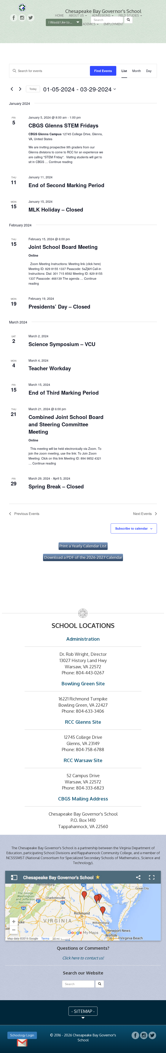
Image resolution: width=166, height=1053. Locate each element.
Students (63, 24)
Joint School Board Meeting (63, 246)
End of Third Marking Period (64, 392)
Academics (87, 24)
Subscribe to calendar (131, 528)
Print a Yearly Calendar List (83, 545)
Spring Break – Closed (56, 486)
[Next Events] (20, 89)
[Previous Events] (11, 89)
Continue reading (60, 162)
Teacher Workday (50, 368)
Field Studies (129, 15)
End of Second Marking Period (66, 185)
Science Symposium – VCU (62, 344)
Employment (114, 24)
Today (33, 89)
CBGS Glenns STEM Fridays (63, 125)
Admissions (101, 15)
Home (59, 15)
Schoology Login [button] (22, 1035)
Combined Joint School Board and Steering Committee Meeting (66, 424)
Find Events (103, 71)
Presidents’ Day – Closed (59, 306)
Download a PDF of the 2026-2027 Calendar (83, 557)
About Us (77, 15)
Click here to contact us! (83, 958)
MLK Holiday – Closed (56, 209)
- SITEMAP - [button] (83, 1011)
